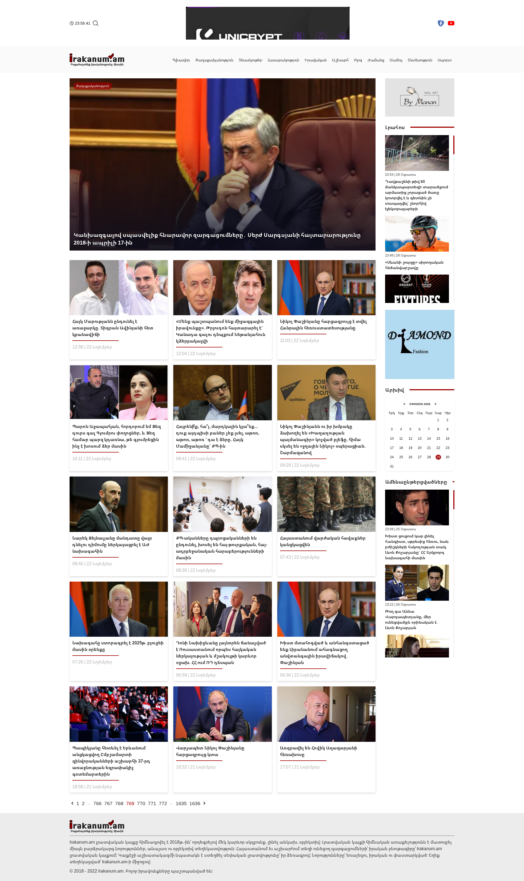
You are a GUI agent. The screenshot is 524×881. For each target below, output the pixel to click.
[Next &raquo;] (204, 803)
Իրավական (316, 59)
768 (119, 803)
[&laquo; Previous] (72, 803)
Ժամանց (376, 59)
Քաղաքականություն (214, 59)
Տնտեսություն (420, 59)
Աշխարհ (340, 59)
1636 (194, 803)
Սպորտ (445, 59)
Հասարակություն (283, 59)
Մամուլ (396, 59)
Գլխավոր (181, 59)
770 (141, 803)
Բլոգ (358, 59)
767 (108, 803)
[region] (419, 219)
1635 (181, 803)
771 (152, 803)
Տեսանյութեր (250, 59)
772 (163, 803)
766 (97, 803)
